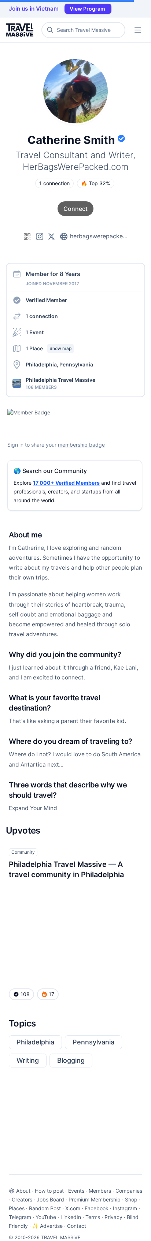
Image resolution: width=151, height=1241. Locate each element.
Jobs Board (50, 1199)
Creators (22, 1199)
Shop (131, 1199)
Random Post (45, 1208)
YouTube (46, 1217)
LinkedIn (70, 1217)
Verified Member (46, 300)
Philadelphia (35, 1042)
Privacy (113, 1217)
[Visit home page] (21, 30)
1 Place (48, 348)
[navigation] (137, 30)
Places (17, 1208)
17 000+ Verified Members (66, 483)
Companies (128, 1191)
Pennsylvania (93, 1042)
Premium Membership (95, 1199)
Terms (92, 1217)
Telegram (20, 1217)
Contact (76, 1226)
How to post (49, 1191)
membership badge (81, 444)
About (23, 1191)
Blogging (71, 1060)
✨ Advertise (47, 1226)
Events (76, 1191)
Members (100, 1191)
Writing (27, 1060)
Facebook (96, 1208)
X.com (72, 1208)
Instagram (125, 1208)
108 (25, 994)
